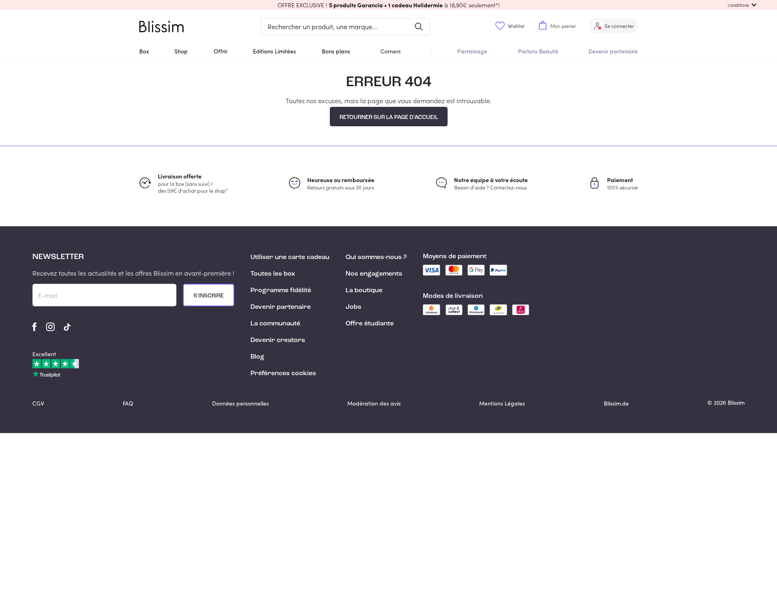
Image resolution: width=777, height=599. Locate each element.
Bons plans (336, 51)
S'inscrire (208, 296)
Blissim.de (616, 403)
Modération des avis (374, 403)
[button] (388, 5)
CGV (38, 403)
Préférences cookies (283, 373)
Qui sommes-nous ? (376, 257)
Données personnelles (240, 403)
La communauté (275, 324)
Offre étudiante (370, 324)
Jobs (353, 307)
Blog (257, 357)
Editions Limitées (274, 51)
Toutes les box (273, 274)
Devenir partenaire (613, 51)
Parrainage (472, 51)
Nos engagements (374, 274)
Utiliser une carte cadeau (290, 257)
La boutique (364, 290)
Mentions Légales (502, 403)
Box (144, 51)
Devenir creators (278, 340)
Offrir (220, 51)
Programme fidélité (281, 290)
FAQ (128, 403)
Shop (181, 51)
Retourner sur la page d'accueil (389, 117)
